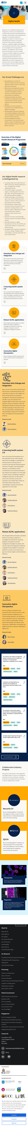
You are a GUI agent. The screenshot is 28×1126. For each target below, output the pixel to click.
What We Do (4, 931)
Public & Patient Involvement (9, 996)
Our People (4, 937)
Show (23, 163)
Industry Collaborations (7, 973)
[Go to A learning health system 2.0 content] (5, 301)
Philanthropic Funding (7, 986)
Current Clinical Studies (7, 1004)
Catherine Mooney (12, 511)
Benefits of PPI (5, 999)
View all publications (8, 757)
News (7, 1052)
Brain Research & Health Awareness (11, 1020)
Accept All (14, 1115)
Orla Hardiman (11, 583)
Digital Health (6, 668)
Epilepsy (15, 671)
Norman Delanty (12, 429)
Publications (4, 962)
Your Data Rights (6, 1009)
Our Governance (5, 942)
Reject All (14, 1123)
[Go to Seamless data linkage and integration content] (5, 268)
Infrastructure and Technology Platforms (12, 981)
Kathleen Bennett (12, 500)
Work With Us (5, 934)
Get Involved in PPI (6, 1007)
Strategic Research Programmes (10, 960)
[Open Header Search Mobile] (21, 2)
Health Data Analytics (8, 699)
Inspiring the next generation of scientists (12, 1027)
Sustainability (5, 944)
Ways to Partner (5, 975)
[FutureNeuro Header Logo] (4, 2)
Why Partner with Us (7, 988)
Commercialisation (6, 978)
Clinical (18, 668)
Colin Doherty (11, 505)
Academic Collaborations (8, 983)
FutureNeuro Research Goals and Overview (13, 957)
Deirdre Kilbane (12, 424)
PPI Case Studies (6, 1001)
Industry (5, 696)
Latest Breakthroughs (7, 949)
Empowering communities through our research (11, 1023)
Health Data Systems (8, 671)
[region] (14, 1112)
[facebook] (9, 1056)
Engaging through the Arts (8, 1029)
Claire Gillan (11, 642)
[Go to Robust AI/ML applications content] (5, 332)
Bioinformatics (12, 696)
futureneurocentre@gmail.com (15, 1048)
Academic (13, 668)
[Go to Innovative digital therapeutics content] (5, 362)
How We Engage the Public (8, 1017)
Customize (14, 1119)
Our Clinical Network (7, 939)
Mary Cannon (11, 637)
